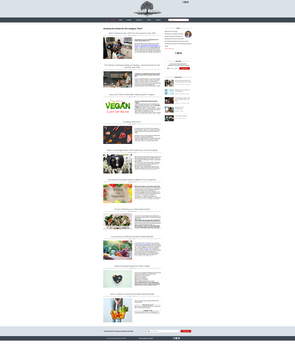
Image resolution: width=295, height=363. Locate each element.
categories (139, 20)
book (147, 249)
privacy (145, 338)
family (129, 20)
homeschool (183, 93)
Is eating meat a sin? (132, 121)
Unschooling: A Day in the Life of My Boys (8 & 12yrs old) (182, 99)
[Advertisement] (178, 134)
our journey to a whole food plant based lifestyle (132, 236)
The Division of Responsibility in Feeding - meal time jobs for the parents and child (147, 46)
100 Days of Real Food (144, 244)
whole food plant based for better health (132, 266)
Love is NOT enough (181, 116)
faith (120, 20)
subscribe (184, 68)
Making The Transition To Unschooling (182, 90)
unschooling (177, 93)
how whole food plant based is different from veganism (132, 179)
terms (141, 338)
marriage (177, 118)
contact (158, 20)
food (113, 20)
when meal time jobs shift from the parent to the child (132, 33)
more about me (169, 48)
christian (184, 118)
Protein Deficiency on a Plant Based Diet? (132, 209)
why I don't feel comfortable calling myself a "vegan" (132, 94)
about (149, 20)
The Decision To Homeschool (179, 107)
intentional (188, 84)
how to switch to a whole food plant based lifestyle (132, 294)
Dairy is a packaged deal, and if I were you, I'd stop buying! (132, 150)
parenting (183, 84)
